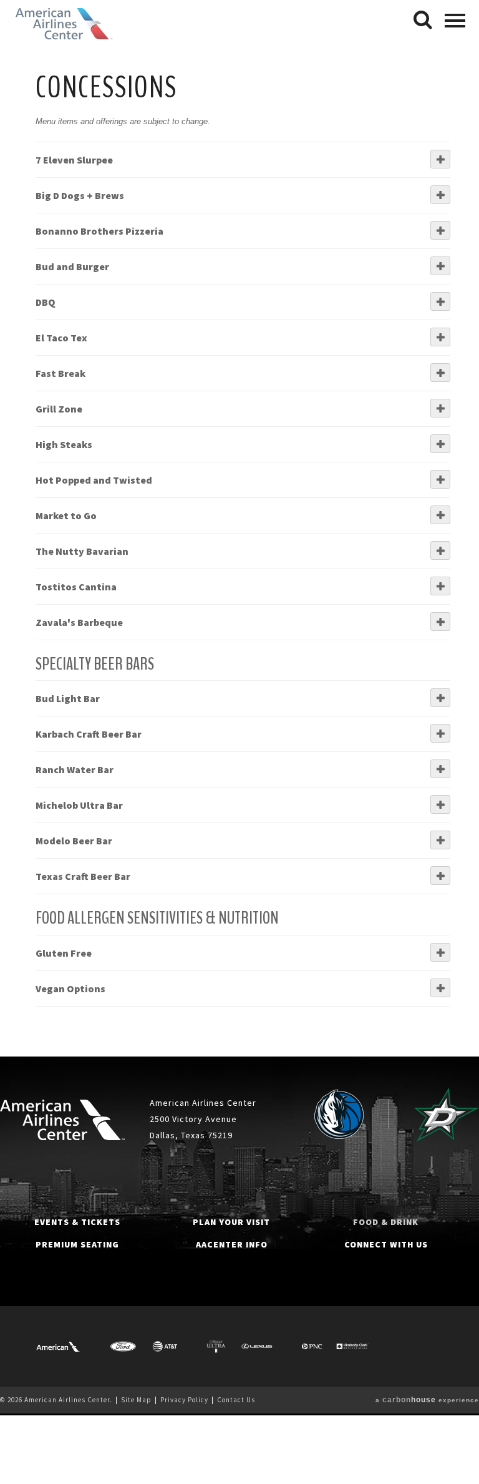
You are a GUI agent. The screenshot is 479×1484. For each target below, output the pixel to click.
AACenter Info (232, 1244)
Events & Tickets (77, 1222)
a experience (427, 1400)
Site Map (136, 1399)
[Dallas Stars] (446, 1114)
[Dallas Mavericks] (339, 1114)
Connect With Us (386, 1244)
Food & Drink (386, 1222)
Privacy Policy (184, 1399)
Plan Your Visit (231, 1222)
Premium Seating (77, 1244)
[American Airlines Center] (62, 1120)
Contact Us (236, 1399)
